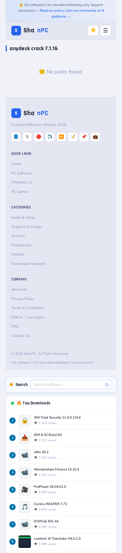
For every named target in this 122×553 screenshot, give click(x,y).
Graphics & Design (26, 226)
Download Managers (28, 263)
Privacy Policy (22, 298)
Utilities (17, 254)
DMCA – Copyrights (28, 317)
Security (18, 235)
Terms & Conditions (27, 308)
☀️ (93, 30)
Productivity (21, 245)
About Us (19, 289)
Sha (31, 30)
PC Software (21, 173)
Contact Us (20, 335)
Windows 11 (22, 182)
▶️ (61, 137)
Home (16, 163)
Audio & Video (23, 217)
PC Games (19, 191)
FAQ (14, 326)
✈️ (50, 137)
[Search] (107, 385)
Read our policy (52, 10)
